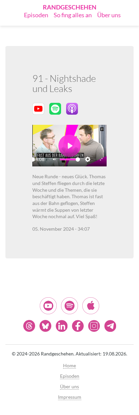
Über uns (109, 15)
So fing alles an (73, 15)
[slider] (32, 159)
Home (69, 365)
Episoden (36, 15)
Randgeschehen (69, 7)
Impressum (69, 397)
